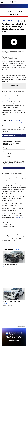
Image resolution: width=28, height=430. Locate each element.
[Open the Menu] (2, 2)
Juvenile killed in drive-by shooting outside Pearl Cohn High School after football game (14, 13)
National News (7, 20)
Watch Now (24, 2)
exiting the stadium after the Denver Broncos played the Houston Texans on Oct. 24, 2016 (13, 100)
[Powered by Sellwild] (23, 326)
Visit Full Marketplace (20, 249)
